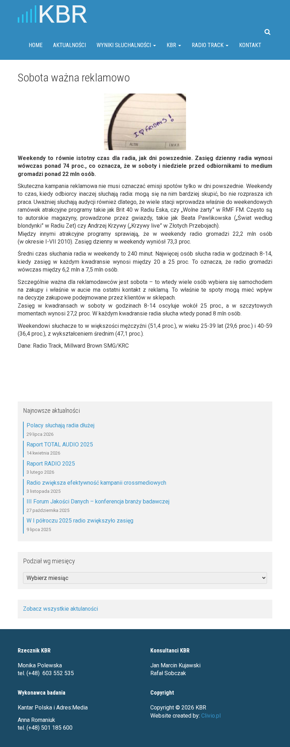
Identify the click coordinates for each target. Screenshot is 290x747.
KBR (172, 45)
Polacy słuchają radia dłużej (60, 425)
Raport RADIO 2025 (51, 463)
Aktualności (69, 45)
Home (35, 45)
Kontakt (250, 45)
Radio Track (208, 45)
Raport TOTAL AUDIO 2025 (60, 444)
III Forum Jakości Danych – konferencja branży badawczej (98, 501)
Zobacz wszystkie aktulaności (60, 608)
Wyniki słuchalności (124, 45)
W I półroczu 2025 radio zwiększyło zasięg (80, 520)
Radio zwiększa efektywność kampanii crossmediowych (96, 482)
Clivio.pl (211, 715)
